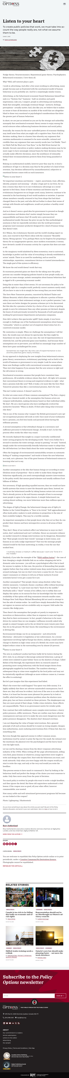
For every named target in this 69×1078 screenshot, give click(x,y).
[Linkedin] (7, 844)
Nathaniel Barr (12, 955)
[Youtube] (10, 1023)
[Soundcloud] (13, 1023)
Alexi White (11, 919)
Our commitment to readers (12, 1033)
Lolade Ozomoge (43, 919)
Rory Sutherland (11, 39)
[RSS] (19, 1023)
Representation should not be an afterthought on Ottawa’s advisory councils (49, 914)
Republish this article (12, 866)
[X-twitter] (15, 844)
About (6, 1030)
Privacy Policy (7, 1048)
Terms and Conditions (20, 1048)
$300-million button (46, 557)
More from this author (12, 834)
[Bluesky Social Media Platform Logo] (7, 1023)
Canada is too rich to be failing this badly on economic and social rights (19, 914)
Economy (9, 948)
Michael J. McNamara (24, 955)
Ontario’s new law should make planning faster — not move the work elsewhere (49, 953)
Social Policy (17, 851)
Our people (7, 1043)
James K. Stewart (11, 957)
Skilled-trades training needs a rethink (19, 952)
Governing (39, 909)
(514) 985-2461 (9, 1017)
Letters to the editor (10, 1038)
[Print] (12, 844)
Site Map (32, 1048)
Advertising (7, 1040)
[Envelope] (10, 844)
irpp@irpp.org (21, 1017)
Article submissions (9, 1035)
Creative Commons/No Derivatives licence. (38, 859)
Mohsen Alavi (42, 957)
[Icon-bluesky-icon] (4, 844)
